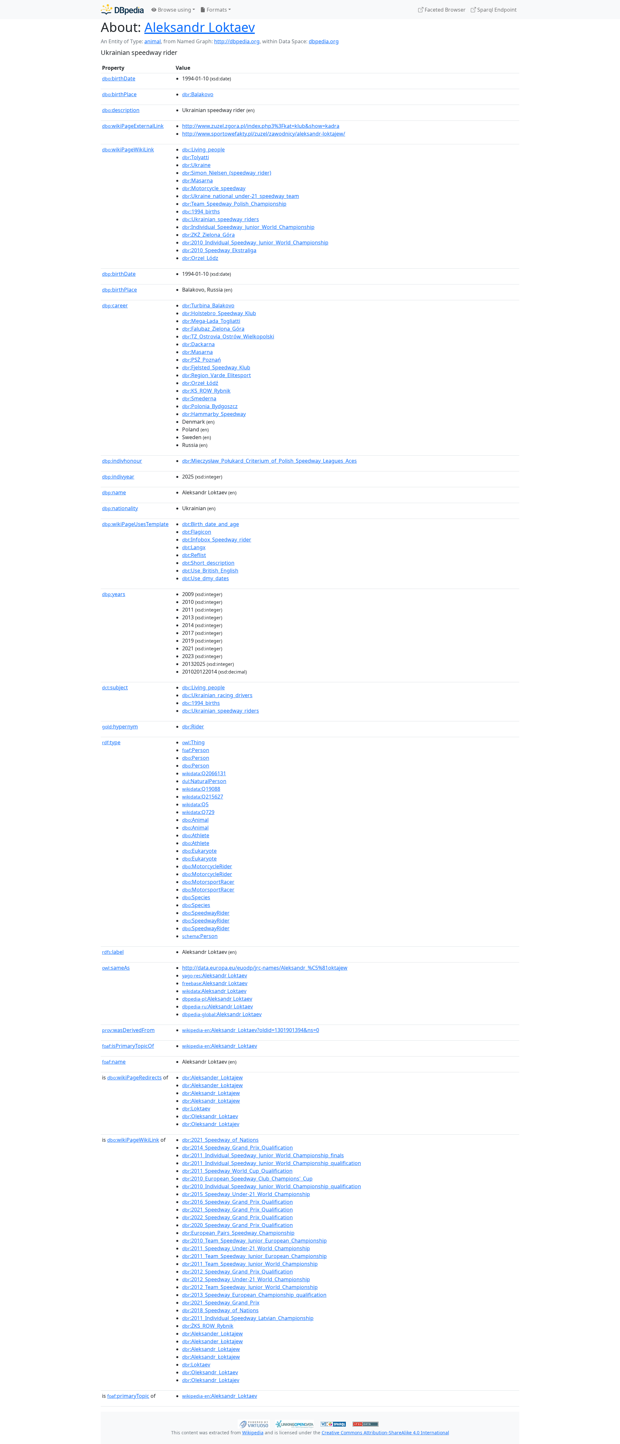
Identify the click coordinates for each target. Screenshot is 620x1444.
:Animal (195, 819)
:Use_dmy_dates (205, 578)
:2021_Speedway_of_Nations (220, 1139)
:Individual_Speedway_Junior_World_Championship (248, 227)
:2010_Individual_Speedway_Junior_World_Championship (255, 242)
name (114, 492)
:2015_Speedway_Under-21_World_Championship (246, 1194)
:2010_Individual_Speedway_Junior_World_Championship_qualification (271, 1186)
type (111, 742)
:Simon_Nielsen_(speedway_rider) (226, 172)
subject (115, 687)
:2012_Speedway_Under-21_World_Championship (246, 1279)
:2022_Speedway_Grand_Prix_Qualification (237, 1217)
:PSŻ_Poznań (201, 359)
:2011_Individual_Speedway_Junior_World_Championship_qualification (271, 1163)
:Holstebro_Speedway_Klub (219, 313)
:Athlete (195, 835)
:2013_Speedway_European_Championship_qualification (254, 1294)
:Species (196, 897)
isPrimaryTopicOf (128, 1045)
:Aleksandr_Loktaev (219, 1045)
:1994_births (201, 211)
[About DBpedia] (122, 9)
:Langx (193, 547)
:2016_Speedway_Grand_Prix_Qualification (237, 1201)
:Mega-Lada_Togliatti (211, 321)
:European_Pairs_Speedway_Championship (238, 1232)
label (113, 951)
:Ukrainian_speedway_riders (220, 219)
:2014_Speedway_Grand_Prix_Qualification (237, 1147)
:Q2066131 (204, 773)
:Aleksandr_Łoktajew (211, 1100)
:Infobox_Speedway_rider (216, 539)
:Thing (193, 742)
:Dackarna (198, 344)
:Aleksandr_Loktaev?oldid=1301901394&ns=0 (250, 1030)
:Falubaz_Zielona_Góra (213, 328)
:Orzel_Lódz (200, 258)
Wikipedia (253, 1432)
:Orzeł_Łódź (200, 383)
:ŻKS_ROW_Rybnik (207, 1325)
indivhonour (122, 460)
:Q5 (195, 804)
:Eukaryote (199, 850)
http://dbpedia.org (237, 41)
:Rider (193, 726)
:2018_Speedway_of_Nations (220, 1310)
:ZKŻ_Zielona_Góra (208, 234)
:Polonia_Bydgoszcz (210, 406)
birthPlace (119, 94)
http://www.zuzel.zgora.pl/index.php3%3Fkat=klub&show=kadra (260, 125)
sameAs (116, 967)
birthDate (118, 78)
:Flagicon (196, 531)
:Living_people (203, 149)
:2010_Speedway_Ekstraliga (219, 250)
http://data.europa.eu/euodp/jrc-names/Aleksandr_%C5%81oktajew (264, 967)
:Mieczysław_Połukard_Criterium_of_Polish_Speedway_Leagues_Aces (269, 460)
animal (152, 41)
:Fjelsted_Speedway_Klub (216, 367)
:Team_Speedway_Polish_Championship (234, 203)
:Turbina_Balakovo (208, 305)
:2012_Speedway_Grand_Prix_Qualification (237, 1271)
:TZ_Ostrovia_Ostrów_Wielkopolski (228, 336)
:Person (195, 750)
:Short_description (208, 562)
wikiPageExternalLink (133, 125)
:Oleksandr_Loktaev (210, 1116)
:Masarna (197, 180)
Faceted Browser (444, 9)
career (115, 305)
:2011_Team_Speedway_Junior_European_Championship (254, 1256)
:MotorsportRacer (208, 881)
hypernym (120, 726)
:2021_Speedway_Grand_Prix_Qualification (237, 1209)
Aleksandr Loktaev (199, 27)
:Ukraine (196, 165)
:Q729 (198, 812)
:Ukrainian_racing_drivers (217, 695)
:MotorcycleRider (207, 866)
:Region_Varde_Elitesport (216, 375)
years (113, 594)
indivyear (118, 476)
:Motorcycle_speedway (213, 188)
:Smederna (199, 398)
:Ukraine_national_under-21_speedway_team (240, 196)
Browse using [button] (174, 9)
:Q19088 (201, 788)
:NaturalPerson (204, 781)
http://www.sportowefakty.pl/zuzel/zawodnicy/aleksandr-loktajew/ (263, 133)
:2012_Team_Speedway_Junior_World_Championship (250, 1287)
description (121, 110)
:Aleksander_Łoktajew (212, 1085)
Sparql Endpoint (496, 9)
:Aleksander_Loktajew (212, 1077)
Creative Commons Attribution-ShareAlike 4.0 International (385, 1432)
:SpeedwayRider (206, 912)
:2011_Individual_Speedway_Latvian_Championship (248, 1318)
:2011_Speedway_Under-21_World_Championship (246, 1248)
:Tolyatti (195, 157)
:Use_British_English (210, 570)
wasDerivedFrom (128, 1030)
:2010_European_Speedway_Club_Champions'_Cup (247, 1178)
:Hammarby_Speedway (214, 414)
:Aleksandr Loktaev (214, 975)
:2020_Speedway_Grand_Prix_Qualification (237, 1225)
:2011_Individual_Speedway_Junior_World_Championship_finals (263, 1155)
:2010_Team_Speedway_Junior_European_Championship (254, 1240)
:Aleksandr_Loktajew (211, 1093)
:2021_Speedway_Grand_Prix (220, 1302)
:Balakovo (197, 94)
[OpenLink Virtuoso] (254, 1423)
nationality (120, 508)
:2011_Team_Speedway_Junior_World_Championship (250, 1263)
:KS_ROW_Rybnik (206, 390)
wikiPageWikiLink (128, 149)
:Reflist (194, 555)
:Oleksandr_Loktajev (210, 1124)
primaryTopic (128, 1395)
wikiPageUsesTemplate (135, 524)
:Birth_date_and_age (210, 524)
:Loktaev (196, 1108)
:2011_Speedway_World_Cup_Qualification (237, 1170)
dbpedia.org (324, 41)
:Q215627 (202, 796)
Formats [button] (216, 9)
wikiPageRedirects (134, 1077)
